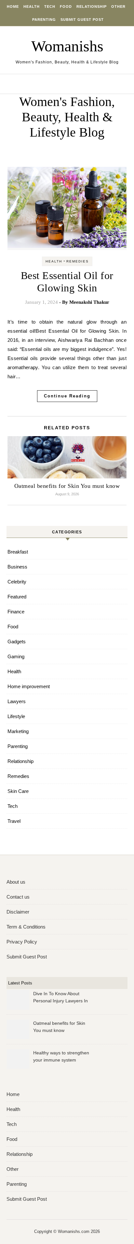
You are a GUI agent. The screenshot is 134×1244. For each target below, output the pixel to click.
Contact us (18, 897)
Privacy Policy (22, 941)
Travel (13, 821)
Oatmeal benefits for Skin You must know (67, 486)
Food (66, 6)
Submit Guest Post (82, 19)
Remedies (77, 261)
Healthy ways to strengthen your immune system (61, 1056)
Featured (16, 596)
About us (16, 882)
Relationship (91, 6)
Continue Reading (67, 396)
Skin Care (18, 791)
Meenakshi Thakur (89, 302)
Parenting (44, 19)
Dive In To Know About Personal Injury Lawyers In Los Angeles (60, 998)
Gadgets (16, 641)
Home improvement (28, 686)
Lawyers (16, 701)
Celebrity (16, 581)
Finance (15, 611)
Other (118, 6)
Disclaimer (18, 912)
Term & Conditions (26, 927)
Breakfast (17, 552)
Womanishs (67, 46)
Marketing (18, 731)
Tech (49, 6)
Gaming (15, 656)
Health (31, 6)
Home (13, 6)
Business (17, 566)
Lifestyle (16, 716)
